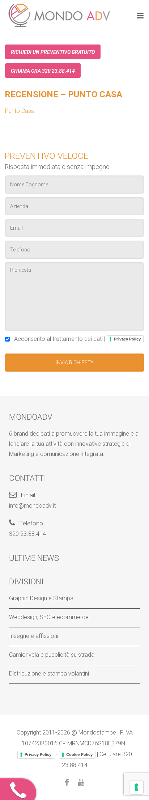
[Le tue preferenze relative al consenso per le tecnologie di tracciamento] (136, 787)
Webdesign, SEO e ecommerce (49, 617)
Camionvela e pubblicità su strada (51, 654)
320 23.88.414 (27, 533)
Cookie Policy (79, 754)
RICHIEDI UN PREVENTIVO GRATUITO (53, 52)
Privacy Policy (127, 339)
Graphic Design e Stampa (41, 598)
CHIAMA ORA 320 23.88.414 (43, 71)
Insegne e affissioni (33, 635)
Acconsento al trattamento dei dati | (76, 338)
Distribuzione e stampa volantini (49, 673)
